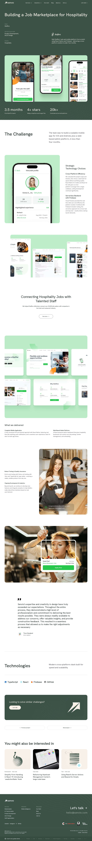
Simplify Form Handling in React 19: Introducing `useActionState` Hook (14, 776)
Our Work (38, 809)
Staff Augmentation (9, 818)
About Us (38, 813)
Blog (52, 3)
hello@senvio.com (76, 812)
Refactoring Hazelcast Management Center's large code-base (41, 776)
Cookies (79, 832)
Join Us (38, 816)
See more (45, 316)
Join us (64, 3)
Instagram (12, 823)
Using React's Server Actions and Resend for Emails (72, 775)
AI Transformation (9, 811)
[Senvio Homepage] (9, 3)
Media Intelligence (25, 809)
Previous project (25, 727)
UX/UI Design (9, 35)
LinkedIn (7, 823)
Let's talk (83, 3)
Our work (46, 3)
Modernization (8, 809)
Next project (66, 727)
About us (58, 3)
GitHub (19, 823)
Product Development (11, 34)
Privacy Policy (84, 832)
